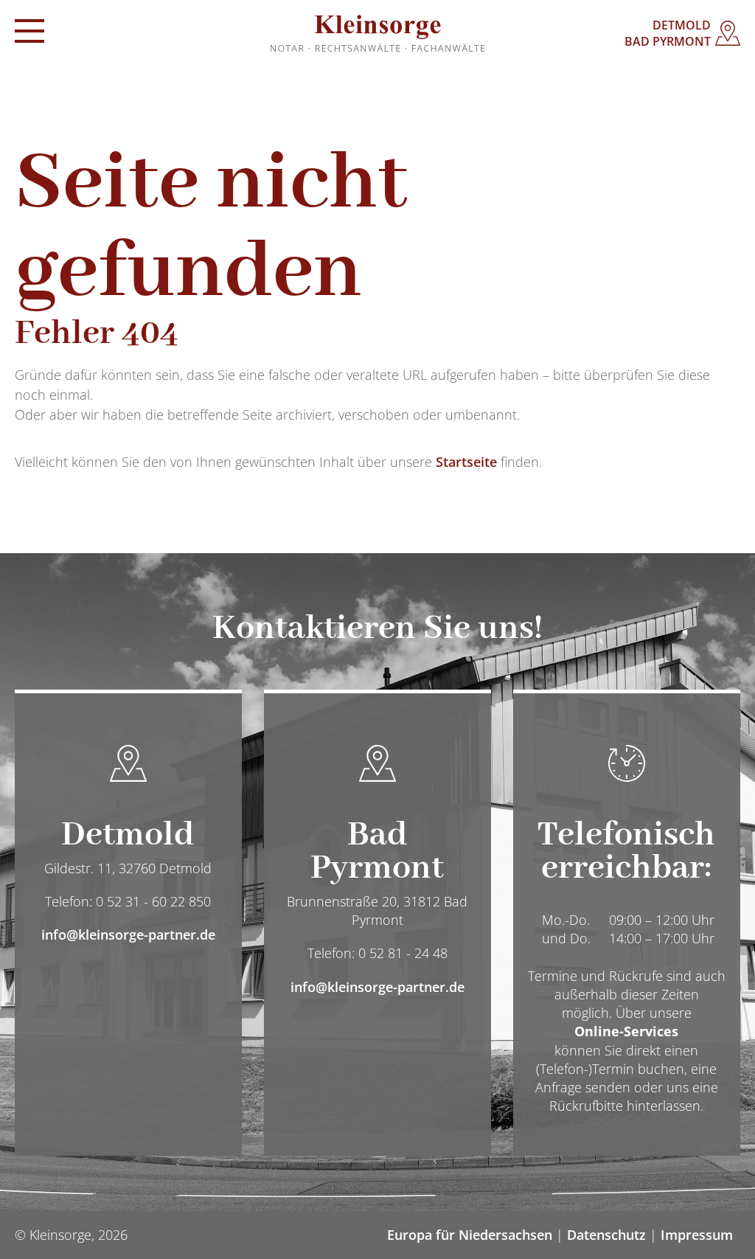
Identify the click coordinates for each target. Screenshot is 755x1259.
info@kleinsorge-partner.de (128, 934)
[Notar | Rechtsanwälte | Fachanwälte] (377, 32)
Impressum (697, 1235)
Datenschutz (606, 1235)
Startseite (466, 462)
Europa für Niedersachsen (469, 1235)
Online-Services (626, 1031)
